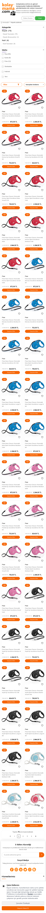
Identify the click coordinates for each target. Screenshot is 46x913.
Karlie (7, 58)
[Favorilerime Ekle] (19, 107)
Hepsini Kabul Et (23, 908)
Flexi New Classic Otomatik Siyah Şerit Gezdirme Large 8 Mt (34, 733)
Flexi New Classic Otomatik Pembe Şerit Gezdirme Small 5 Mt (11, 610)
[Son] (35, 836)
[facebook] (12, 869)
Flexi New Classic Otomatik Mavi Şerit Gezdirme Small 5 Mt (34, 445)
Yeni (5, 76)
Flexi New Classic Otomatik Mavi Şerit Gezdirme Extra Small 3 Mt (34, 363)
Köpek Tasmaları (10, 34)
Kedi (5, 40)
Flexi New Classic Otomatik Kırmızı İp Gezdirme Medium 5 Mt (11, 116)
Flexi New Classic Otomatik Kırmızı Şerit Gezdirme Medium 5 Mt (34, 239)
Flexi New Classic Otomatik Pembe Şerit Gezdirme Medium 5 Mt (34, 569)
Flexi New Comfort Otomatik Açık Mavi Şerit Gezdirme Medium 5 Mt (34, 775)
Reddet (30, 894)
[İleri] (31, 836)
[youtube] (21, 869)
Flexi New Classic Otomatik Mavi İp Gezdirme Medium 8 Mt (11, 322)
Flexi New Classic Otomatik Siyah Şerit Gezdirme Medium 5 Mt (11, 775)
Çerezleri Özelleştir (23, 903)
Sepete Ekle (11, 125)
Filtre (5, 84)
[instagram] (16, 869)
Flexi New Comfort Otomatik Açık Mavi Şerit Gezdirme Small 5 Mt (11, 816)
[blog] (34, 869)
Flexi (7, 54)
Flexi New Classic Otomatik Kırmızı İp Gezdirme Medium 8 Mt (34, 116)
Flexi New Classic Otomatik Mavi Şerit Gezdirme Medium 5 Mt (11, 445)
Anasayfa (6, 22)
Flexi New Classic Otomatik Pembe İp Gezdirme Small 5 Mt (11, 528)
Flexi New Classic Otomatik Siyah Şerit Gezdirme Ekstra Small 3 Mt (34, 692)
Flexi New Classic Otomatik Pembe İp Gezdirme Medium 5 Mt (11, 486)
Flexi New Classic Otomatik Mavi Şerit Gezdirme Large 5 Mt (11, 404)
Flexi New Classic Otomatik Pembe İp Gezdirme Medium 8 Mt (34, 486)
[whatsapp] (29, 869)
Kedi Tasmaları (9, 44)
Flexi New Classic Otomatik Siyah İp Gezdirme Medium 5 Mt (34, 610)
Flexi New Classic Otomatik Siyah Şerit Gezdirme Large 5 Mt (11, 733)
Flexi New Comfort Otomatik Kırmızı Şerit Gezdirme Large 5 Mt (34, 816)
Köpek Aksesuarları (11, 37)
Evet (40, 18)
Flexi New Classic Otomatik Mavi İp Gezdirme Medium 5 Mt (34, 280)
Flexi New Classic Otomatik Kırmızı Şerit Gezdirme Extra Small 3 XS (11, 198)
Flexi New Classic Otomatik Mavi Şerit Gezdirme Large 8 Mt (34, 404)
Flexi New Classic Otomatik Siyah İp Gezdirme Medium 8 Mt (11, 651)
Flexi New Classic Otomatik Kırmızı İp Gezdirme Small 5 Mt (11, 157)
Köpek (7, 31)
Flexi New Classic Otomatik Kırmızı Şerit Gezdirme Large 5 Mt (34, 198)
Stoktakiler (8, 66)
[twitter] (25, 869)
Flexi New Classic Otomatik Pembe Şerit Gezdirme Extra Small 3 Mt (11, 569)
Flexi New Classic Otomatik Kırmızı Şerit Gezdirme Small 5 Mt (11, 280)
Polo (7, 61)
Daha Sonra (27, 18)
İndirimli (7, 71)
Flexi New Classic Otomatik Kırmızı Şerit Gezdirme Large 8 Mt (11, 239)
